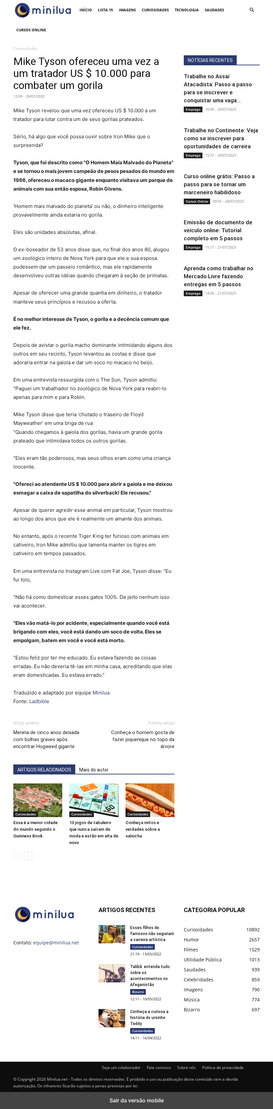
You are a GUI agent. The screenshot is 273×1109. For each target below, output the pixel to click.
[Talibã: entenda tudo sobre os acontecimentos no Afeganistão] (112, 973)
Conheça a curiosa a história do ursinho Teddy (149, 1017)
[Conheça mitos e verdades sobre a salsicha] (150, 800)
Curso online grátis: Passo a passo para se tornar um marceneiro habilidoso (219, 184)
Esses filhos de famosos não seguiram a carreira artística (152, 933)
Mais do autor (94, 769)
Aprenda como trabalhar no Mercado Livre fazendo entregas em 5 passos (218, 276)
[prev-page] (17, 856)
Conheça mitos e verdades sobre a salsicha (143, 829)
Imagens (127, 9)
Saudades (214, 9)
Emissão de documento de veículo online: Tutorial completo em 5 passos (218, 230)
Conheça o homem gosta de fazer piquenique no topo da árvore (142, 739)
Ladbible (39, 701)
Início (86, 9)
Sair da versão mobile (137, 1100)
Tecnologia (187, 9)
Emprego (193, 109)
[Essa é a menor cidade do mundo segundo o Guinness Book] (37, 800)
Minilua (101, 692)
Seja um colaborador (121, 1067)
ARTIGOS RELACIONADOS (44, 769)
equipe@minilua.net (56, 942)
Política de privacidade (223, 1067)
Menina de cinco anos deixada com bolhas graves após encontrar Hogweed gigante (46, 739)
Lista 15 (105, 9)
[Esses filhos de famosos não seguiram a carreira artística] (112, 934)
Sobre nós (186, 1067)
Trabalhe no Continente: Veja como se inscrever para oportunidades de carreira (221, 138)
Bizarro (138, 991)
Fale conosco (159, 1067)
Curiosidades (155, 9)
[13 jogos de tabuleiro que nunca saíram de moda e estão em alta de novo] (93, 800)
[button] (252, 10)
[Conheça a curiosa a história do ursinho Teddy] (112, 1018)
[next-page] (28, 856)
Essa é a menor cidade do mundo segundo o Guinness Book (35, 829)
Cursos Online (31, 29)
